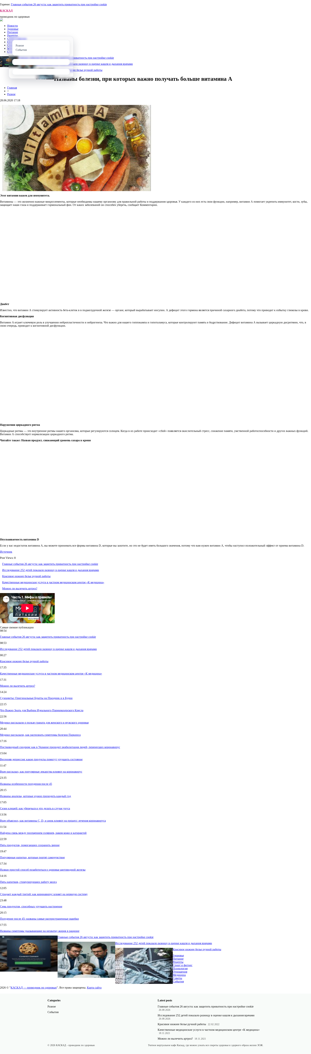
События (178, 981)
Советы (177, 978)
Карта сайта (94, 987)
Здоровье (12, 28)
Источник (6, 551)
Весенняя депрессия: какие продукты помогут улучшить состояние (41, 759)
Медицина (179, 974)
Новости (12, 25)
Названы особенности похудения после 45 (26, 783)
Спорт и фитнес (182, 965)
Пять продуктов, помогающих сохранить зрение (30, 845)
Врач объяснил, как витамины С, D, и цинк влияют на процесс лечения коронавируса (53, 820)
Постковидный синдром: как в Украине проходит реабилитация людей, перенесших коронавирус (60, 747)
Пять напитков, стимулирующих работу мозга (28, 881)
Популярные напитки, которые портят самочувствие (32, 857)
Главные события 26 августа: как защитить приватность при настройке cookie (59, 4)
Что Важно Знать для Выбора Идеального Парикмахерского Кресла (41, 710)
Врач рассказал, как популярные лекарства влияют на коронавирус (41, 771)
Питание (12, 32)
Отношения (180, 971)
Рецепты (12, 35)
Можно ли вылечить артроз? (19, 588)
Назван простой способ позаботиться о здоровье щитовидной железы (42, 869)
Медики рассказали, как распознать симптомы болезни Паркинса (40, 734)
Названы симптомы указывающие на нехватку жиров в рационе (39, 931)
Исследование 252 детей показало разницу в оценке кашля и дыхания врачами (84, 63)
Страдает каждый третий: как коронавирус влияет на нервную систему (44, 894)
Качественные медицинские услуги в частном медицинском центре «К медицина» (53, 582)
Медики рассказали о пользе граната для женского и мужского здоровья (44, 722)
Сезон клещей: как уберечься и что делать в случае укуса (35, 808)
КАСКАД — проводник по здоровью (34, 987)
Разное (11, 94)
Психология (180, 968)
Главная (12, 87)
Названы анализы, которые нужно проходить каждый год (35, 796)
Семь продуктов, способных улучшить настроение (31, 906)
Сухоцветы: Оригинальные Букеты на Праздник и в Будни (36, 698)
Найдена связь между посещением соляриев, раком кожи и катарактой (43, 832)
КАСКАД (6, 10)
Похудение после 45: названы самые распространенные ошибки (39, 918)
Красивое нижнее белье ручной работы (78, 70)
